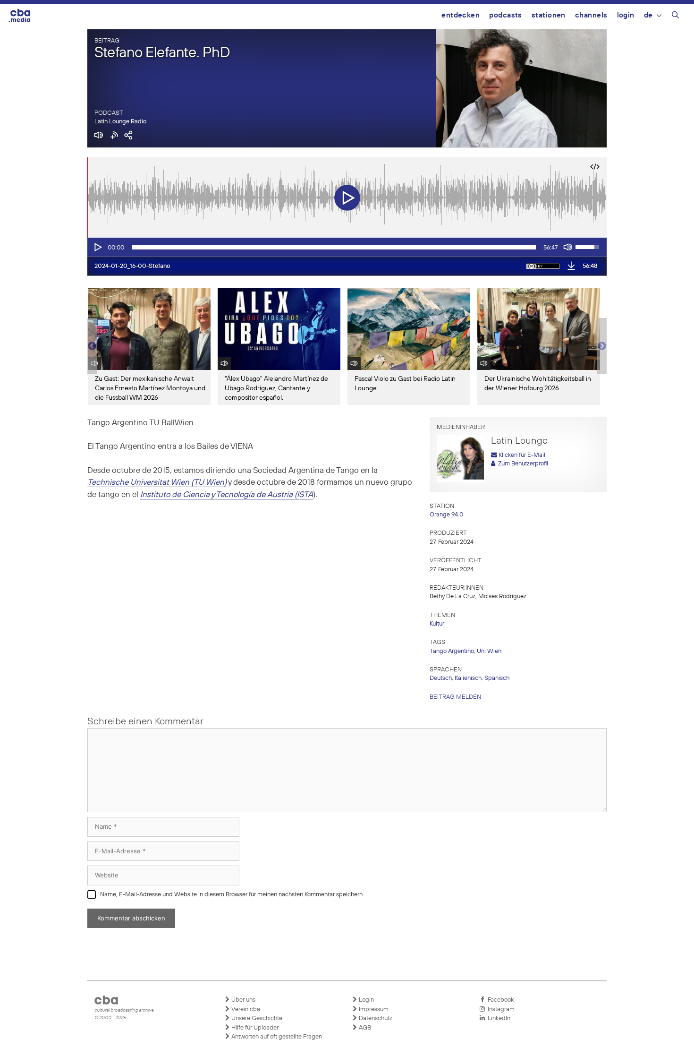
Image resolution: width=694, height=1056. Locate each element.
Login (626, 15)
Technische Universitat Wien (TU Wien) (157, 483)
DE (648, 15)
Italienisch (468, 678)
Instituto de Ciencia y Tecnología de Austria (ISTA (226, 495)
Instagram (500, 1009)
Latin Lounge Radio (120, 122)
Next (602, 346)
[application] (347, 247)
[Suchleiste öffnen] (675, 16)
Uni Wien (489, 651)
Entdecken (460, 15)
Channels (591, 15)
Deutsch (441, 678)
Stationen (549, 15)
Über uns (242, 1000)
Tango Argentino (452, 651)
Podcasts (505, 15)
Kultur (437, 624)
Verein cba (245, 1009)
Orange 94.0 (446, 515)
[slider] (334, 247)
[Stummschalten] (568, 247)
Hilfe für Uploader (254, 1028)
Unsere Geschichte (256, 1018)
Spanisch (496, 678)
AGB (364, 1028)
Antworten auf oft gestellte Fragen (276, 1037)
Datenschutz (374, 1018)
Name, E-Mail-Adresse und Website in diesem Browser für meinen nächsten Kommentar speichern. (232, 895)
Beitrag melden (455, 697)
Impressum (373, 1009)
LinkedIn (497, 1018)
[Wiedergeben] (97, 247)
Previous (92, 346)
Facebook (499, 1000)
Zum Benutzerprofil (521, 464)
